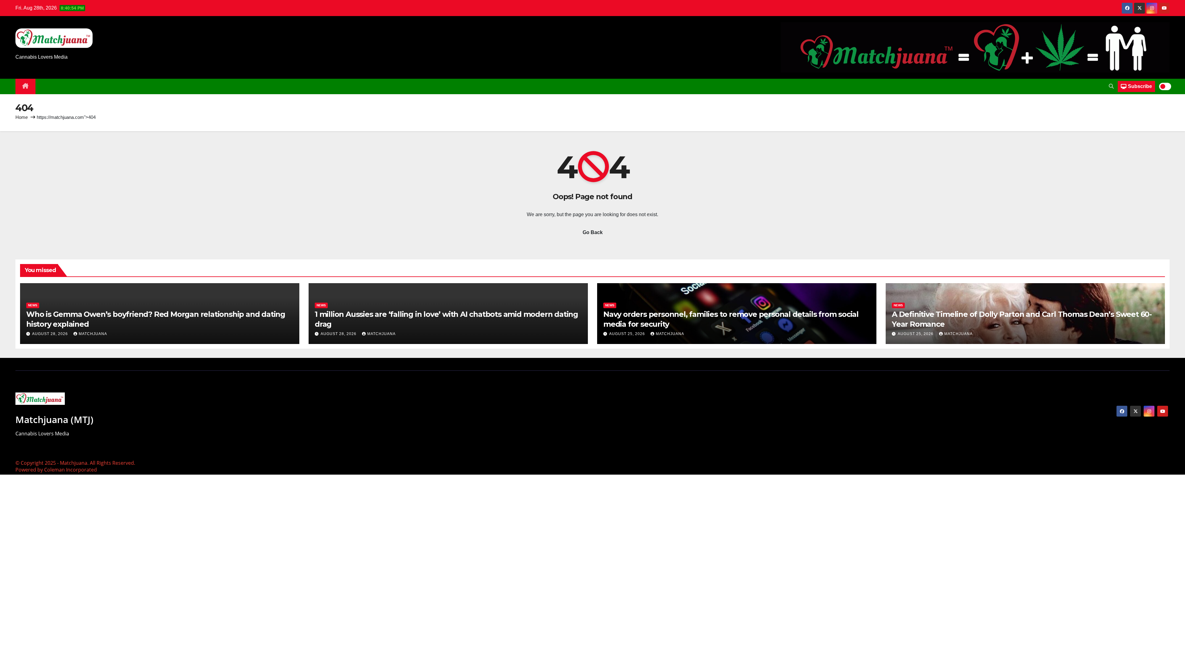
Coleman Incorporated (70, 469)
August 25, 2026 (627, 334)
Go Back (593, 232)
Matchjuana (93, 334)
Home (21, 117)
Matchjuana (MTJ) (54, 419)
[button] (1111, 86)
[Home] (25, 86)
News (32, 305)
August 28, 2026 (50, 334)
